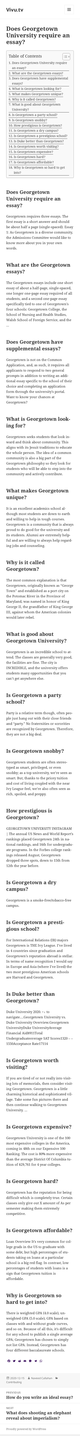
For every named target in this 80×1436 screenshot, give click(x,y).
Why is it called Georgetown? (34, 99)
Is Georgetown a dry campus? (36, 130)
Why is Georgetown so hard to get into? (39, 170)
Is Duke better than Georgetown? (39, 141)
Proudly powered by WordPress (26, 1429)
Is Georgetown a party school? (34, 115)
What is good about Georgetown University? (36, 107)
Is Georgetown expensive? (33, 152)
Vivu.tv (14, 9)
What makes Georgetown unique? (37, 94)
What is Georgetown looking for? (36, 89)
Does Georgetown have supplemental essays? (40, 80)
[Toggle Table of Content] (64, 56)
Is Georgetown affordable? (34, 162)
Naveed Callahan (41, 1378)
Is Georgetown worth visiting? (36, 146)
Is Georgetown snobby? (29, 120)
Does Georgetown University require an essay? (39, 65)
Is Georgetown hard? (29, 157)
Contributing (14, 1382)
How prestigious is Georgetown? (38, 125)
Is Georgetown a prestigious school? (40, 136)
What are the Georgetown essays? (37, 73)
